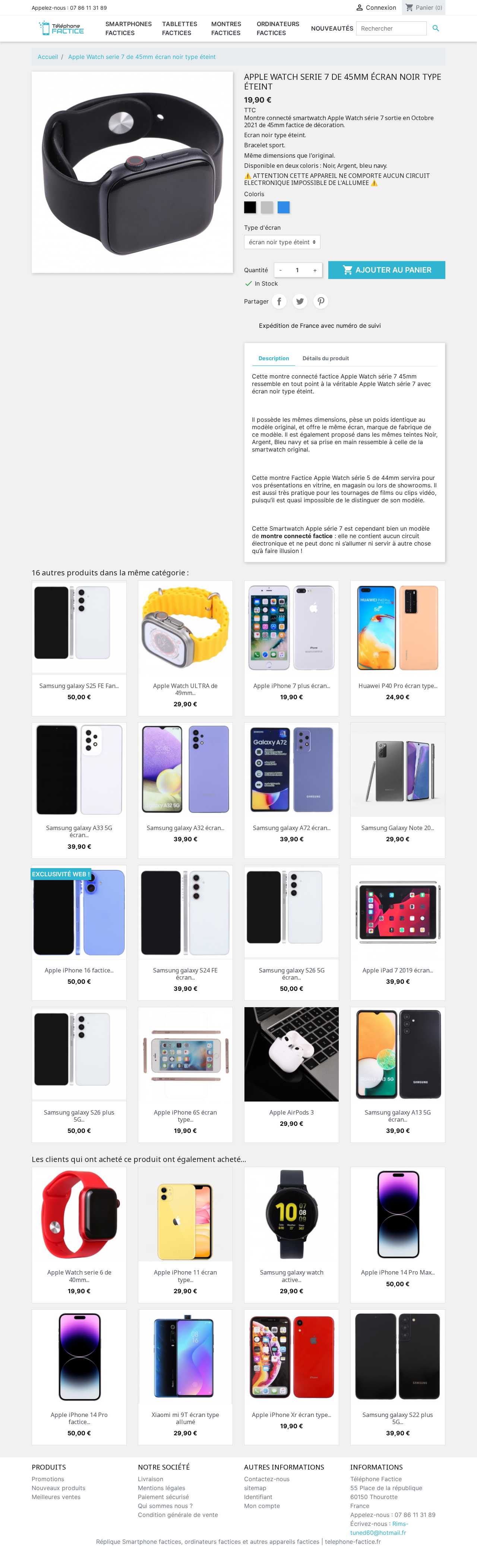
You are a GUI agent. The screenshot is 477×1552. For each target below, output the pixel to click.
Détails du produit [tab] (326, 358)
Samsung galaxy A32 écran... (185, 828)
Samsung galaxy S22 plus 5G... (398, 1418)
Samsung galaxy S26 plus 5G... (79, 1116)
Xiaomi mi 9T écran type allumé (185, 1418)
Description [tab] (274, 358)
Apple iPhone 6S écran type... (185, 1116)
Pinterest (320, 301)
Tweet (300, 301)
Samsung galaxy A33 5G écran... (79, 831)
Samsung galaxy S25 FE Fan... (79, 686)
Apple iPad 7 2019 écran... (398, 970)
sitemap (255, 1488)
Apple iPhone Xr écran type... (291, 1415)
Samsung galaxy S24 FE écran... (185, 973)
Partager (279, 301)
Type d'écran (262, 227)
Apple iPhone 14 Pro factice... (79, 1418)
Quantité (256, 270)
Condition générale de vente (178, 1514)
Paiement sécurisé (163, 1497)
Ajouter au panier (387, 270)
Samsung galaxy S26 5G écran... (292, 973)
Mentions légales (161, 1488)
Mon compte (262, 1505)
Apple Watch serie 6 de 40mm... (79, 1276)
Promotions (48, 1479)
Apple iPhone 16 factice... (79, 970)
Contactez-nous (267, 1479)
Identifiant (258, 1497)
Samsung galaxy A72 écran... (292, 828)
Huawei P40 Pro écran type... (397, 686)
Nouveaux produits (58, 1488)
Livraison (150, 1479)
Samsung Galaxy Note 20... (397, 828)
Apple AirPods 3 (291, 1112)
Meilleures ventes (56, 1497)
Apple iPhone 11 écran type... (185, 1276)
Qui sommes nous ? (165, 1505)
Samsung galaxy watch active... (291, 1276)
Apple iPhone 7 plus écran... (291, 686)
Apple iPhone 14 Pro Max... (398, 1272)
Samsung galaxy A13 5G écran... (398, 1116)
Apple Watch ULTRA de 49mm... (185, 689)
